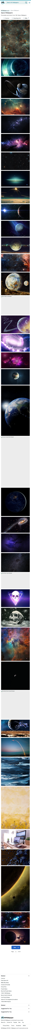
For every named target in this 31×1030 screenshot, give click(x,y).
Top (23, 1022)
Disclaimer (18, 1025)
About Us (3, 1022)
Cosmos (7, 18)
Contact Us (9, 1022)
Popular (15, 1022)
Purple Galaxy (4, 989)
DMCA (24, 1025)
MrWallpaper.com (5, 10)
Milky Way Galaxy (5, 982)
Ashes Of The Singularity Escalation (9, 999)
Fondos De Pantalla (5, 984)
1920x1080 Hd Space (6, 1001)
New (19, 1022)
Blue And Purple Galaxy (6, 991)
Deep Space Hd (17, 18)
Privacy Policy (6, 1025)
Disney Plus (3, 986)
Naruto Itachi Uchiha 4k (6, 995)
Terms (12, 1025)
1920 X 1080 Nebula (5, 993)
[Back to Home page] (2, 2)
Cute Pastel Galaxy (5, 997)
